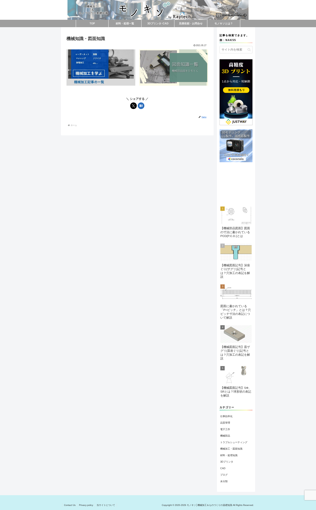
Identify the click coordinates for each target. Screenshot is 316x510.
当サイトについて (106, 505)
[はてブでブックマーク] (141, 105)
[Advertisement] (236, 182)
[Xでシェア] (133, 105)
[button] (249, 50)
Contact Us (70, 505)
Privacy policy (86, 505)
